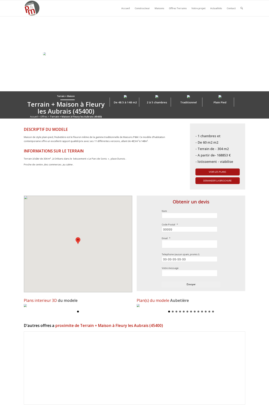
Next (242, 306)
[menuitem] (125, 8)
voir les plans (217, 171)
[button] (78, 240)
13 (213, 311)
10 (202, 311)
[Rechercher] (241, 8)
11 (206, 311)
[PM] (32, 8)
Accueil (34, 116)
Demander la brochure (217, 180)
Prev (140, 306)
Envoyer (191, 284)
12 (209, 311)
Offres (43, 116)
